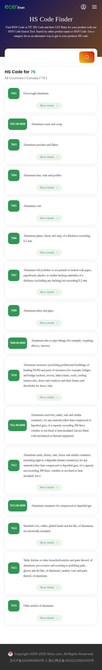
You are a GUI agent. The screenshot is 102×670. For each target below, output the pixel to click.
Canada (32, 78)
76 (43, 78)
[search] (87, 57)
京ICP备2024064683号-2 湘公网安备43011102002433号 (52, 660)
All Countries (14, 78)
